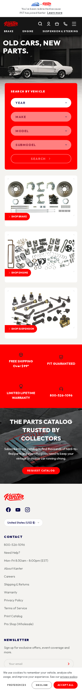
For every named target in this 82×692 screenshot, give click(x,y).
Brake (9, 31)
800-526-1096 (14, 545)
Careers (9, 576)
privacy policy (68, 677)
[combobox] (41, 103)
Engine (27, 31)
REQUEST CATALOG (41, 470)
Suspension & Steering (60, 31)
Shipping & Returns (16, 584)
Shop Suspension (22, 328)
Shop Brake (19, 216)
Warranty (10, 592)
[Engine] (41, 253)
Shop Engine (19, 272)
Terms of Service (15, 608)
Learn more (54, 12)
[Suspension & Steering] (41, 309)
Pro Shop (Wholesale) (18, 624)
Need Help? (12, 553)
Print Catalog (13, 616)
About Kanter (13, 568)
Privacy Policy (13, 600)
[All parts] (74, 24)
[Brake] (41, 197)
